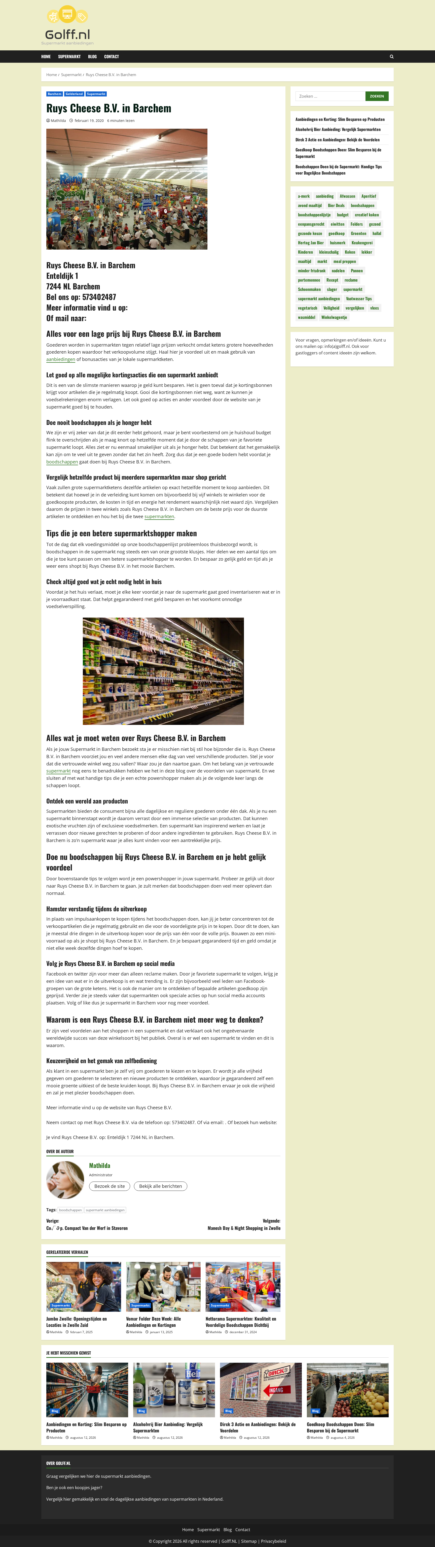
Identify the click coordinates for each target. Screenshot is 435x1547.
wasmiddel (306, 317)
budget (343, 215)
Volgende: (244, 1224)
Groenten (358, 233)
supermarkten (159, 516)
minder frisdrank (311, 271)
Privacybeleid (273, 1541)
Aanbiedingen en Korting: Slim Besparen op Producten (340, 119)
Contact (111, 56)
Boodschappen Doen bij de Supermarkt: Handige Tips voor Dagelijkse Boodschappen (339, 169)
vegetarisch (307, 308)
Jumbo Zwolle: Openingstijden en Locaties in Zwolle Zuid (76, 1321)
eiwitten (337, 224)
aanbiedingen (60, 359)
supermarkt (58, 771)
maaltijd (304, 261)
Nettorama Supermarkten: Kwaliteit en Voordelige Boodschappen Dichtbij (241, 1321)
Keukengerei (362, 243)
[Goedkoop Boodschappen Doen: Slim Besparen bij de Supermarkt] (348, 1390)
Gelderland (74, 94)
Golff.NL (229, 1541)
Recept (332, 280)
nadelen (338, 271)
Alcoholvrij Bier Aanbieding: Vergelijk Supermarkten (338, 129)
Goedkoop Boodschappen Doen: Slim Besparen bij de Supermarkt (340, 1427)
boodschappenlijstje (314, 215)
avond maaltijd (310, 206)
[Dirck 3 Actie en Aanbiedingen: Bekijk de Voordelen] (261, 1390)
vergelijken (355, 308)
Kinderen (305, 252)
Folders (357, 224)
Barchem (54, 94)
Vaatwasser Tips (359, 299)
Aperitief (368, 196)
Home (46, 56)
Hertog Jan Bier (311, 243)
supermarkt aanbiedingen (105, 1210)
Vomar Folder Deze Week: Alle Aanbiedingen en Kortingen (153, 1321)
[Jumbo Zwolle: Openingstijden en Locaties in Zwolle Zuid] (83, 1287)
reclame (351, 280)
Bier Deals (336, 206)
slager (332, 289)
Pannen (357, 271)
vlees (374, 308)
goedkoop (337, 233)
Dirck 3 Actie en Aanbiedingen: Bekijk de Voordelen (338, 140)
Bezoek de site (109, 1186)
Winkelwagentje (334, 317)
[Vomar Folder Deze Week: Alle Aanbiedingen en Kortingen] (163, 1287)
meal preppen (345, 261)
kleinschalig (329, 252)
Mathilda (58, 120)
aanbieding (325, 196)
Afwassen (347, 196)
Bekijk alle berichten (160, 1186)
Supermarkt (69, 56)
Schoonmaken (309, 289)
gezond (375, 224)
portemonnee (309, 280)
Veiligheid (331, 308)
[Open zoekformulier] (392, 56)
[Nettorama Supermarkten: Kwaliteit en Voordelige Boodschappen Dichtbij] (243, 1287)
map (252, 1541)
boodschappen (62, 462)
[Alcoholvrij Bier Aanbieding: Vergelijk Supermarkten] (174, 1390)
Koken (350, 252)
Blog (92, 56)
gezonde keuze (310, 233)
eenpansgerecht (311, 224)
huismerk (337, 243)
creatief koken (367, 215)
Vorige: (87, 1224)
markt (322, 261)
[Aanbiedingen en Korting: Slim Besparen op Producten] (87, 1390)
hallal (377, 233)
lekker (366, 252)
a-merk (304, 196)
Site (244, 1541)
